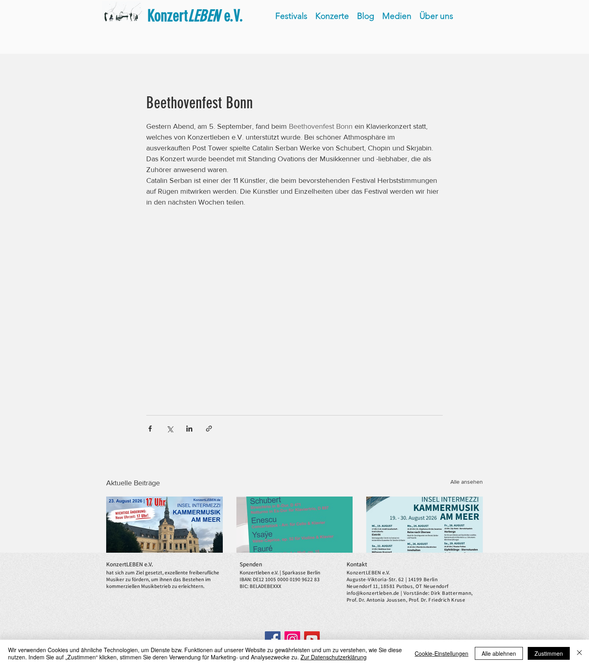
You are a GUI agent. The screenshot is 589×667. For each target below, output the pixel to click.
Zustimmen (549, 653)
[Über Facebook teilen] (150, 428)
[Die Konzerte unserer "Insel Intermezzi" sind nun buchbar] (424, 529)
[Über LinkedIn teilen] (189, 428)
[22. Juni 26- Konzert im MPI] (294, 529)
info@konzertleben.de (373, 593)
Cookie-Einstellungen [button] (441, 653)
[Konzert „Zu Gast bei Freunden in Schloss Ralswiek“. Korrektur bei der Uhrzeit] (164, 529)
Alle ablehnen (499, 653)
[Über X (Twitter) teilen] (169, 428)
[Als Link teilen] (209, 428)
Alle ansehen (466, 481)
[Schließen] (579, 653)
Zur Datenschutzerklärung (334, 657)
